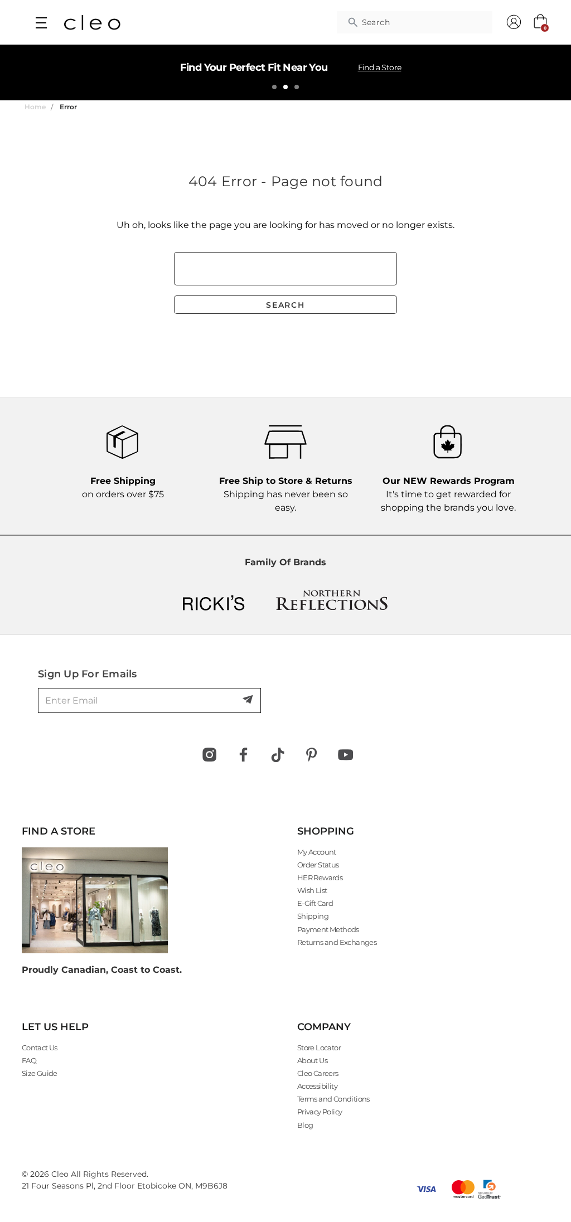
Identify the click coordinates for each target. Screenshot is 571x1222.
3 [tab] (296, 87)
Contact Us (39, 1047)
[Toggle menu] (41, 22)
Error (68, 107)
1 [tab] (274, 87)
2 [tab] (285, 87)
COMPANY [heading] (324, 1027)
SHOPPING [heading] (325, 831)
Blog (305, 1125)
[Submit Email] (248, 700)
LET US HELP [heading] (55, 1027)
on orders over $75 (123, 488)
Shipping (312, 915)
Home (35, 107)
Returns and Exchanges (336, 942)
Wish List (312, 890)
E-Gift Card (315, 903)
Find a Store (379, 67)
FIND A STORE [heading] (58, 831)
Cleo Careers (317, 1073)
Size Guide (39, 1073)
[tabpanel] (285, 72)
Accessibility (317, 1086)
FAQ (29, 1060)
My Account (316, 851)
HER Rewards (319, 877)
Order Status (318, 864)
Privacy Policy (319, 1111)
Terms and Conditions (333, 1098)
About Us (312, 1060)
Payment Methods (328, 929)
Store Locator (319, 1047)
